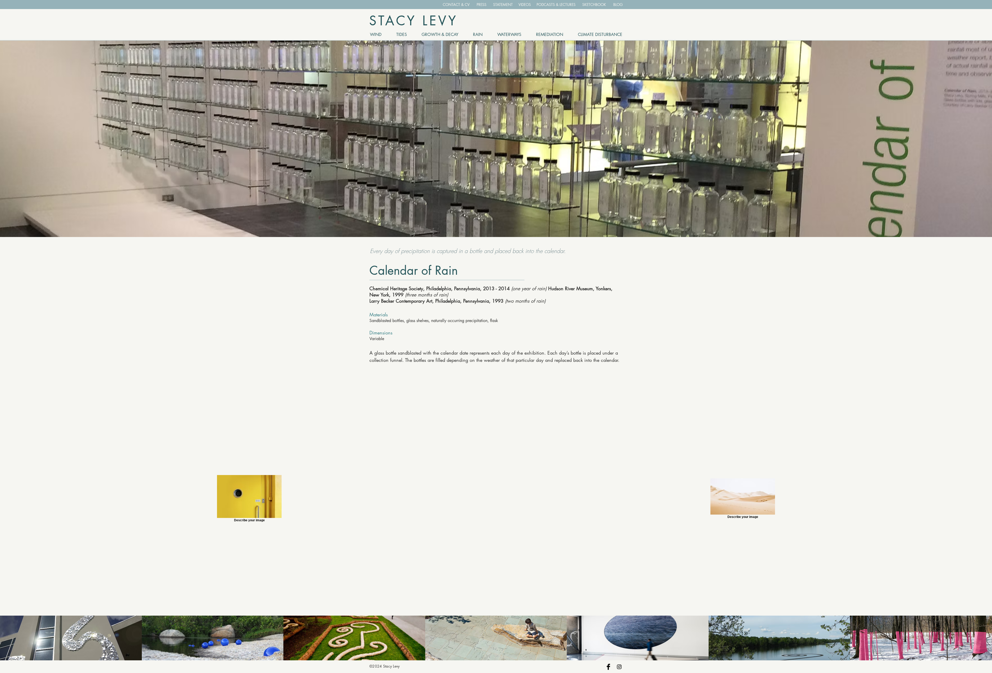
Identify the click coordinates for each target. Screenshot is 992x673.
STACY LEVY (413, 20)
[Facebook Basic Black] (608, 667)
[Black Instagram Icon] (619, 667)
